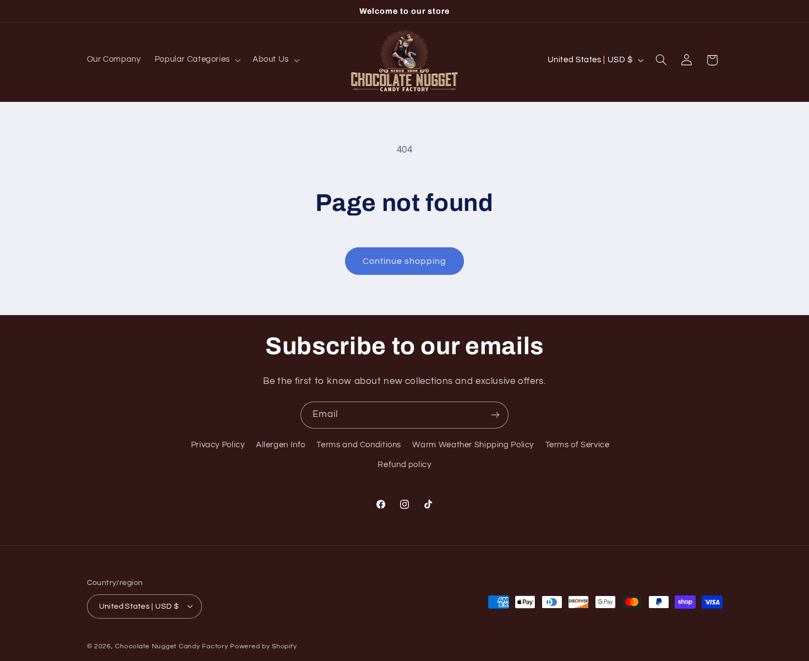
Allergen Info (280, 445)
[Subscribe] (495, 415)
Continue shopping (405, 261)
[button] (196, 60)
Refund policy (404, 465)
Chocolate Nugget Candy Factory (171, 646)
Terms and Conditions (358, 445)
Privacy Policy (218, 445)
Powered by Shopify (263, 646)
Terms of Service (577, 445)
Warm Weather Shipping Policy (473, 445)
